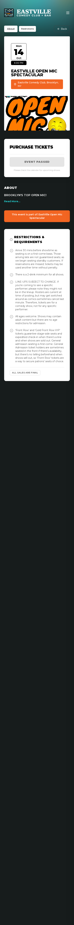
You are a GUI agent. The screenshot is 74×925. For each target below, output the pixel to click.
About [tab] (11, 28)
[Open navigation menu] (67, 12)
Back (64, 28)
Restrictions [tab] (27, 29)
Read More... (12, 201)
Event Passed (37, 161)
